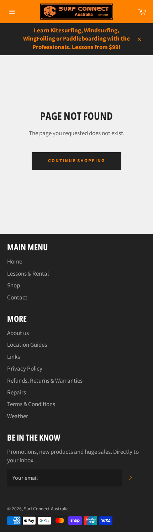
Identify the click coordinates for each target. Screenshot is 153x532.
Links (13, 357)
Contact (17, 297)
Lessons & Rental (28, 274)
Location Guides (27, 345)
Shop (13, 285)
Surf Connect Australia (46, 508)
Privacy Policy (24, 369)
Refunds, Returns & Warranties (45, 381)
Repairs (16, 392)
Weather (17, 416)
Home (14, 261)
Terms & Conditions (31, 404)
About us (18, 333)
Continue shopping (76, 161)
